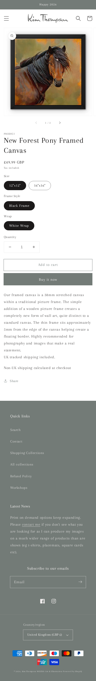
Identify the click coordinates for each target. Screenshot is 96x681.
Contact (16, 441)
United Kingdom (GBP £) (44, 634)
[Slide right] (59, 122)
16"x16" (40, 185)
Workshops (18, 488)
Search (15, 430)
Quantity (10, 237)
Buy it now (48, 279)
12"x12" (15, 185)
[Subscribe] (80, 582)
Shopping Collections (27, 453)
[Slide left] (36, 122)
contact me (31, 524)
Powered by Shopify (72, 671)
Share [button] (14, 381)
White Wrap (19, 226)
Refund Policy (21, 476)
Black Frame (19, 206)
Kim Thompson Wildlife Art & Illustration (42, 671)
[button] (6, 18)
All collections (22, 464)
